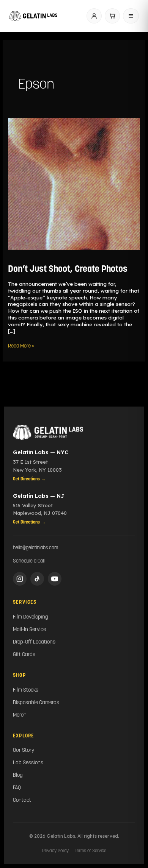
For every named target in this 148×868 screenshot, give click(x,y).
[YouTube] (54, 579)
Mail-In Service (29, 630)
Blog (18, 775)
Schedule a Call (28, 561)
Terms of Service (90, 851)
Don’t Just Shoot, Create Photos (68, 269)
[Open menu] (131, 15)
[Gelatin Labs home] (33, 16)
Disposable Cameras (36, 703)
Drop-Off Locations (34, 642)
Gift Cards (24, 655)
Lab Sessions (28, 763)
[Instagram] (20, 579)
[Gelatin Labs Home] (74, 432)
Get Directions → (29, 479)
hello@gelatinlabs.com (35, 547)
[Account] (94, 15)
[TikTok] (37, 579)
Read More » (21, 346)
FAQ (17, 788)
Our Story (23, 750)
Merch (20, 715)
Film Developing (30, 617)
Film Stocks (25, 690)
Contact (22, 800)
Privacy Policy (55, 851)
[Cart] (112, 15)
